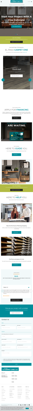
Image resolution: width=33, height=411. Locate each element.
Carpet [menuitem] (3, 393)
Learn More (15, 232)
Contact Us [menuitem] (27, 394)
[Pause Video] (30, 182)
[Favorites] (30, 2)
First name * (3, 325)
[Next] (30, 22)
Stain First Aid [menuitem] (20, 390)
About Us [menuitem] (27, 389)
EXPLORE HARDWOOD (15, 75)
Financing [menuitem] (3, 400)
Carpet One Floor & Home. (8, 404)
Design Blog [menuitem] (11, 397)
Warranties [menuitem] (19, 396)
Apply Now (16, 117)
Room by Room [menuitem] (28, 390)
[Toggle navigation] (1, 1)
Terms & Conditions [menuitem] (27, 397)
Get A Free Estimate (16, 26)
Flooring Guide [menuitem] (20, 392)
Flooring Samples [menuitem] (11, 391)
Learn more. (22, 409)
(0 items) (31, 1)
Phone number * (4, 339)
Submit (16, 364)
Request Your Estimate (16, 41)
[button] (28, 2)
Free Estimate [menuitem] (4, 398)
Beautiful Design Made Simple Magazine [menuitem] (12, 394)
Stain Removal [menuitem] (20, 389)
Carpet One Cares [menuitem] (27, 393)
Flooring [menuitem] (3, 389)
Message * (3, 350)
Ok (27, 408)
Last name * (19, 325)
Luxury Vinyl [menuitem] (3, 390)
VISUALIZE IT (16, 154)
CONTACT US (25, 52)
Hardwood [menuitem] (3, 392)
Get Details (16, 264)
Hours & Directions (5, 376)
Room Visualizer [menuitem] (12, 389)
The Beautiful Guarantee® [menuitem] (20, 394)
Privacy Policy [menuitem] (28, 398)
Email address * (19, 339)
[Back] (2, 22)
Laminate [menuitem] (3, 395)
